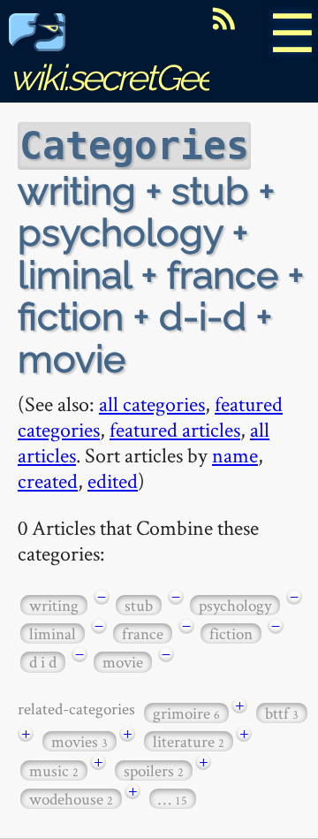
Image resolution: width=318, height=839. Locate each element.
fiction (231, 633)
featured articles (175, 429)
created (48, 480)
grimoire (186, 713)
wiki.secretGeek (120, 77)
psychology (235, 605)
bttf (282, 713)
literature (188, 741)
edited (112, 480)
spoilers (154, 770)
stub (139, 605)
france (142, 633)
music (54, 770)
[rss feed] (223, 18)
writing (54, 605)
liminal (52, 633)
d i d (43, 662)
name (235, 455)
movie (122, 662)
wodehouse (71, 799)
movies (79, 741)
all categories (152, 403)
